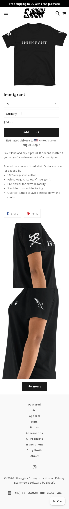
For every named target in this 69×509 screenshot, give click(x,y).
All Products (34, 438)
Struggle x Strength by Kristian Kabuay (39, 478)
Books (34, 427)
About (34, 456)
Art (34, 410)
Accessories (34, 433)
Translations (35, 444)
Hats (34, 421)
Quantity (11, 113)
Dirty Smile (34, 450)
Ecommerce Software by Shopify (34, 482)
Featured (34, 404)
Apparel (34, 416)
